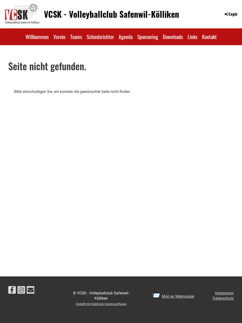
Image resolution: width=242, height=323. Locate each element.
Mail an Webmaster (178, 296)
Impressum (224, 293)
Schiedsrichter (100, 36)
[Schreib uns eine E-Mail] (30, 291)
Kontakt (209, 36)
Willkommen (37, 36)
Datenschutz (223, 298)
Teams (76, 36)
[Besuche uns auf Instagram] (21, 291)
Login (233, 14)
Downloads (173, 36)
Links (192, 36)
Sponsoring (147, 36)
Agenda (126, 36)
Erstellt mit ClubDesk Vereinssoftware (101, 304)
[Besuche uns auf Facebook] (12, 291)
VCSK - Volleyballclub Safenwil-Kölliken (111, 14)
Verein (59, 36)
